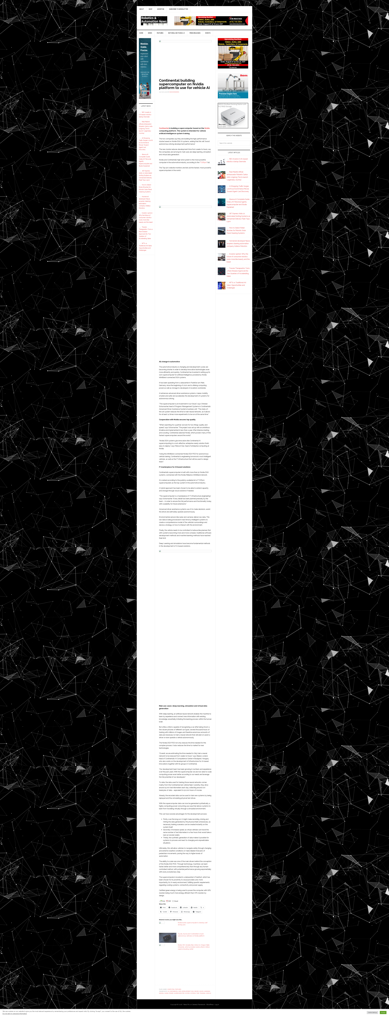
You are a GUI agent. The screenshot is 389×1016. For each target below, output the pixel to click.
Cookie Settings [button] (372, 1012)
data (179, 991)
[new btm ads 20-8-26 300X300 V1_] (233, 67)
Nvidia (207, 128)
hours (201, 991)
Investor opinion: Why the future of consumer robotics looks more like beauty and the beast (146, 217)
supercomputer (179, 993)
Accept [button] (383, 1012)
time (197, 993)
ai (168, 991)
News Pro (186, 1004)
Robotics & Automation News (154, 20)
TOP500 (203, 162)
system (187, 993)
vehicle (208, 993)
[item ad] (233, 97)
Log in (217, 1004)
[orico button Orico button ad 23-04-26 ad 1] (233, 127)
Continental (164, 128)
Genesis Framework (198, 1004)
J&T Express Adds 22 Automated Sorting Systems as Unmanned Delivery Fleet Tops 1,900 (145, 175)
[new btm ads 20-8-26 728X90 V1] (211, 24)
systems (193, 993)
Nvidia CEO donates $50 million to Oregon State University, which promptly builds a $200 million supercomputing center (194, 947)
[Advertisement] (185, 110)
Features (178, 989)
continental (174, 991)
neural (161, 993)
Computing (171, 989)
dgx (192, 991)
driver (196, 991)
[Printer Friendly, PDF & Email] (169, 901)
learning (207, 991)
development (186, 991)
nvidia (166, 993)
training (202, 993)
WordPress (210, 1004)
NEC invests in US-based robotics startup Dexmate (145, 114)
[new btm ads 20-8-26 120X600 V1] (145, 98)
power (171, 993)
